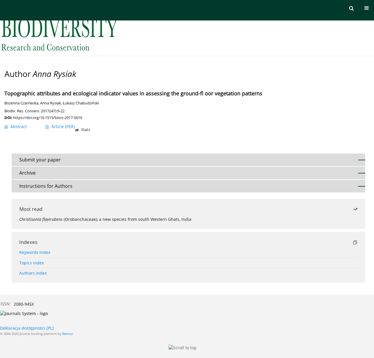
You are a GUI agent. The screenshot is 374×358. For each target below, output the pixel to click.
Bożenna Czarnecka (21, 103)
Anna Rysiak (50, 103)
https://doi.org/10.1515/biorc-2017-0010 (47, 117)
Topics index (31, 263)
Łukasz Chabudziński (81, 103)
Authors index (33, 273)
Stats (85, 129)
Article (63, 126)
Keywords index (34, 252)
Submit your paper (40, 159)
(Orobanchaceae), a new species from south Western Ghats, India (105, 219)
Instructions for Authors (45, 186)
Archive (27, 173)
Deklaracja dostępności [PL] (27, 328)
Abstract (19, 126)
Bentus (67, 333)
